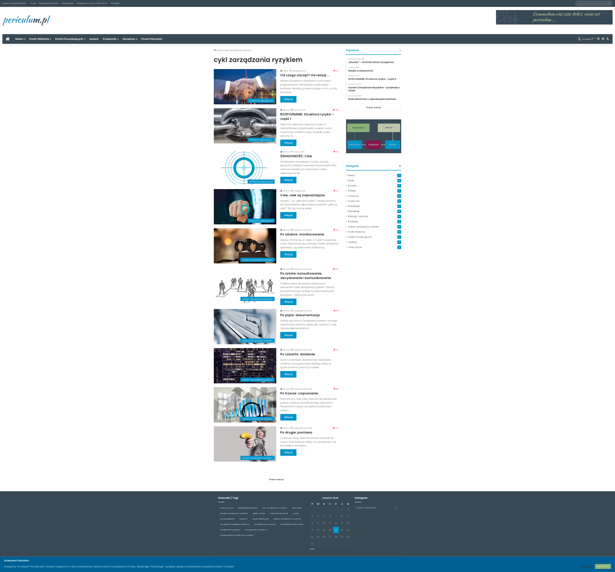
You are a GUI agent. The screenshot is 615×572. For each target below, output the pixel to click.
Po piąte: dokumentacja (300, 315)
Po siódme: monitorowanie (302, 234)
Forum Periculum (151, 39)
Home (219, 50)
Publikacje (354, 206)
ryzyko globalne (227, 519)
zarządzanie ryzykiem (230, 529)
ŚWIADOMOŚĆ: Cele (296, 156)
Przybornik (109, 39)
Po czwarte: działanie (297, 354)
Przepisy (353, 221)
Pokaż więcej (373, 107)
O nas (33, 3)
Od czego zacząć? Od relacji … (304, 75)
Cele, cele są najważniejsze (302, 195)
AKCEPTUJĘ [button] (603, 566)
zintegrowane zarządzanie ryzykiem (237, 535)
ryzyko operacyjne (260, 519)
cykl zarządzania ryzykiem (274, 508)
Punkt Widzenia (39, 39)
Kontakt (115, 3)
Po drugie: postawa (296, 432)
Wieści (19, 39)
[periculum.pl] (26, 20)
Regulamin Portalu (48, 3)
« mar (312, 549)
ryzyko (296, 513)
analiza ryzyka (226, 508)
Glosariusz (128, 39)
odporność (297, 508)
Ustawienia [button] (586, 566)
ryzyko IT (243, 519)
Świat (351, 180)
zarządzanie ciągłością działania (234, 524)
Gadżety (352, 242)
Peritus (286, 110)
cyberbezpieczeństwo (248, 508)
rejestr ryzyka (259, 513)
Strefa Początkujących (69, 39)
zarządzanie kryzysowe (265, 524)
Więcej (288, 99)
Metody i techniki (358, 216)
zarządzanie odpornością (291, 524)
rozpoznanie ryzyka (279, 513)
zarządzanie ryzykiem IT (256, 529)
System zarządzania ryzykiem (363, 226)
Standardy (354, 211)
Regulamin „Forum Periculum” (92, 3)
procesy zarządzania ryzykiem (234, 513)
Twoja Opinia (355, 247)
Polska (352, 190)
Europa (352, 185)
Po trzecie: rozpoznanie (299, 393)
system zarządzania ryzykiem (287, 519)
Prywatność (68, 3)
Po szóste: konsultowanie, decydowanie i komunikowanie (305, 275)
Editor (285, 71)
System (93, 39)
